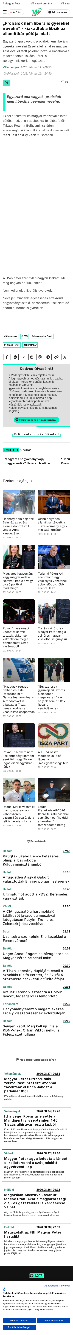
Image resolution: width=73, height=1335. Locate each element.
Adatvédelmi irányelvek (57, 1285)
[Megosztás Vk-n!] (31, 357)
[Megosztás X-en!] (64, 357)
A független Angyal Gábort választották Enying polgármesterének (36, 879)
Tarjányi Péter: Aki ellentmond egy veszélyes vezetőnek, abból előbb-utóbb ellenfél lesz (53, 581)
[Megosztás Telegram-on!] (48, 357)
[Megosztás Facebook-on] (7, 357)
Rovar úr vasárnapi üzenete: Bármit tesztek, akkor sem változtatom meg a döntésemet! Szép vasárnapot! (16, 637)
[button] (5, 12)
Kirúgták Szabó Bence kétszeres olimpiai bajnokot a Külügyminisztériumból (31, 860)
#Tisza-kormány (41, 3)
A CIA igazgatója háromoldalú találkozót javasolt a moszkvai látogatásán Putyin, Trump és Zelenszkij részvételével (29, 917)
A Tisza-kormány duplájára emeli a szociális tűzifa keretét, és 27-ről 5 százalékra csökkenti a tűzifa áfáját (33, 975)
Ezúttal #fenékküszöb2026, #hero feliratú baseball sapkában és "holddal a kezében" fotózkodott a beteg (53, 816)
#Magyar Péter (12, 3)
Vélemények (11, 67)
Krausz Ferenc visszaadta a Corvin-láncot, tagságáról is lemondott (33, 994)
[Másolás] (56, 357)
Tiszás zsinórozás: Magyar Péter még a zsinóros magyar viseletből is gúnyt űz (53, 634)
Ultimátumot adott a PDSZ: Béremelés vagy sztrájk (35, 896)
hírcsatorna (59, 12)
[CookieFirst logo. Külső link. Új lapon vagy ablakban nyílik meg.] (4, 1289)
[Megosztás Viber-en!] (39, 357)
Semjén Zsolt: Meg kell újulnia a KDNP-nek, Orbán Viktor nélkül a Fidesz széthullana (31, 1030)
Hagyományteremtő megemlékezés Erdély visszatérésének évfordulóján (34, 1011)
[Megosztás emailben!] (23, 357)
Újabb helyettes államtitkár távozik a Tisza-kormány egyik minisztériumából (52, 524)
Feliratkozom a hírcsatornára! (37, 419)
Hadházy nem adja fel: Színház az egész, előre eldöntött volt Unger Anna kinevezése (18, 526)
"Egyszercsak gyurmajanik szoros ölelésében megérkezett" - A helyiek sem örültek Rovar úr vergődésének (51, 697)
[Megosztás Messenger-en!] (15, 357)
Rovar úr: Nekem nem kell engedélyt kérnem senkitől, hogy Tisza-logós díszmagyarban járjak (18, 759)
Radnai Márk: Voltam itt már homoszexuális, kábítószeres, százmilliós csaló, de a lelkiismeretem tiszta (19, 814)
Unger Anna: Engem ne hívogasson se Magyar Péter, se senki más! (36, 956)
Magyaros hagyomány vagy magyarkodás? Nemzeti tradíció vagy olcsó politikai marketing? (27, 461)
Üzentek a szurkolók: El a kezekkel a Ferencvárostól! (34, 938)
